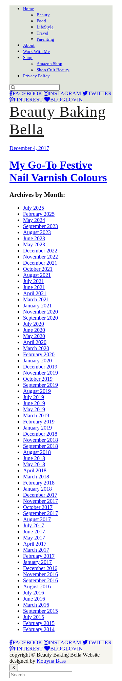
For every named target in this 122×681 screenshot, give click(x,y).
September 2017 (40, 513)
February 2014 (39, 629)
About (29, 45)
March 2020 (36, 348)
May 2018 (34, 464)
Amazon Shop (49, 63)
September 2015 (40, 611)
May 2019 (34, 409)
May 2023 (34, 244)
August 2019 (37, 391)
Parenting (45, 39)
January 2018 (37, 489)
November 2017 (40, 501)
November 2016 (40, 574)
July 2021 (33, 281)
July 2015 (33, 617)
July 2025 (33, 208)
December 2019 (40, 367)
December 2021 (40, 263)
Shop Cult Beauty (53, 69)
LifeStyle (45, 27)
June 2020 (34, 330)
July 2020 (33, 324)
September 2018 (40, 446)
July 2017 (33, 525)
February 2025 (39, 214)
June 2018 (34, 458)
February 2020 (39, 354)
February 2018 (39, 483)
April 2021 (34, 293)
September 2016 (40, 580)
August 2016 (37, 586)
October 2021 (38, 269)
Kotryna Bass (51, 661)
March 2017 (36, 550)
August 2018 (37, 452)
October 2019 (38, 379)
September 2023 (40, 226)
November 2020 (40, 312)
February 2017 (39, 556)
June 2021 (34, 287)
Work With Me (36, 51)
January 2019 (37, 428)
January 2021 (37, 305)
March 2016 (36, 605)
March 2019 (36, 415)
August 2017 (37, 519)
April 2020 (34, 342)
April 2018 (34, 470)
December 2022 (40, 250)
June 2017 (34, 531)
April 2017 (34, 544)
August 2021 (37, 275)
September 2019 (40, 385)
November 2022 (40, 257)
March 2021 (36, 299)
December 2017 (40, 495)
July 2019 (33, 397)
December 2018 (40, 434)
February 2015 (39, 623)
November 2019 (40, 373)
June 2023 (34, 238)
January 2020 (37, 360)
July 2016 (33, 592)
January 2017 (37, 562)
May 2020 (34, 336)
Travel (42, 33)
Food (41, 20)
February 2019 (39, 421)
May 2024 (34, 220)
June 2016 (34, 599)
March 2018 (36, 476)
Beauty (43, 14)
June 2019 (34, 403)
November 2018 (40, 440)
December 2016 (40, 568)
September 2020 (40, 318)
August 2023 (37, 232)
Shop (28, 57)
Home (28, 8)
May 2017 (34, 538)
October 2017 (38, 507)
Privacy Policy (36, 75)
